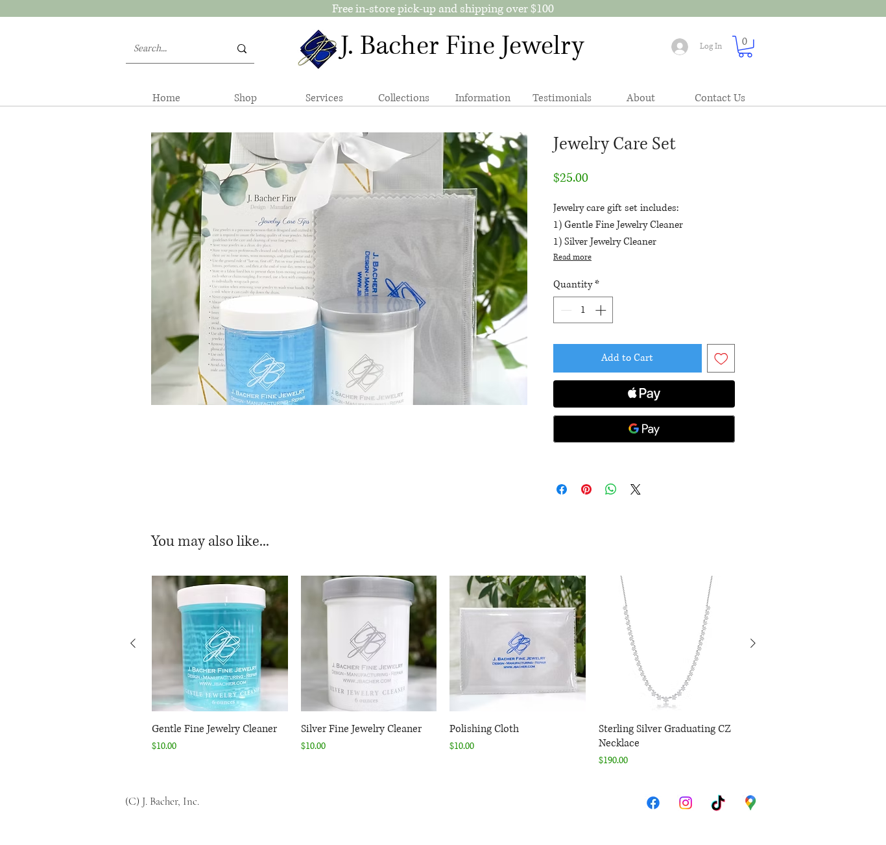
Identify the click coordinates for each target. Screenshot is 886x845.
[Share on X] (635, 489)
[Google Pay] (644, 429)
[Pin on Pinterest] (586, 489)
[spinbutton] (583, 310)
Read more (572, 257)
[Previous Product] (133, 643)
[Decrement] (565, 310)
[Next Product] (753, 643)
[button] (745, 47)
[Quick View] (220, 644)
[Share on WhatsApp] (611, 489)
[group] (443, 672)
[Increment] (602, 310)
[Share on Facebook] (561, 489)
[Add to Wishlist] (721, 358)
